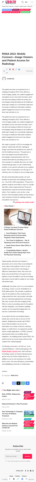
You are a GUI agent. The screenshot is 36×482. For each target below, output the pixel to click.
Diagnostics (7, 9)
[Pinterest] (30, 471)
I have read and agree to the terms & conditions (19, 461)
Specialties (15, 12)
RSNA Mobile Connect (10, 351)
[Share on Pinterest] (13, 69)
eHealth (15, 9)
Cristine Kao (10, 78)
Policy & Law (27, 398)
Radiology (6, 12)
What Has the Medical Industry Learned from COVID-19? (10, 426)
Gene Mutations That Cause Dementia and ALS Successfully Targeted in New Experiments (15, 235)
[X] (28, 471)
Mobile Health (25, 9)
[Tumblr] (33, 471)
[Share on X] (9, 69)
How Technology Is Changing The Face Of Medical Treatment (12, 414)
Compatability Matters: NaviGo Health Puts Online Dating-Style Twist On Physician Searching (17, 253)
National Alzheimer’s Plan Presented (14, 404)
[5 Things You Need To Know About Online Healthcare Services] (18, 217)
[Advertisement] (18, 32)
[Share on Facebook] (6, 69)
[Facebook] (25, 471)
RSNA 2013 (14, 375)
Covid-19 (27, 419)
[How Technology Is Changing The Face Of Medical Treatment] (29, 413)
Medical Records (27, 395)
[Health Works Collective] (10, 2)
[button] (3, 2)
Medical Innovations (29, 422)
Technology (26, 12)
